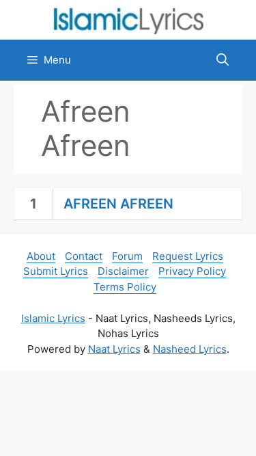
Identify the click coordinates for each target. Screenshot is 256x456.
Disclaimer (123, 271)
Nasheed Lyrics (190, 349)
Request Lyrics (187, 256)
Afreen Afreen (118, 204)
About (41, 256)
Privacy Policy (192, 271)
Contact (83, 256)
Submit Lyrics (55, 271)
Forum (127, 256)
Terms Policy (125, 286)
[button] (222, 60)
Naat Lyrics (114, 349)
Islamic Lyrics (53, 318)
